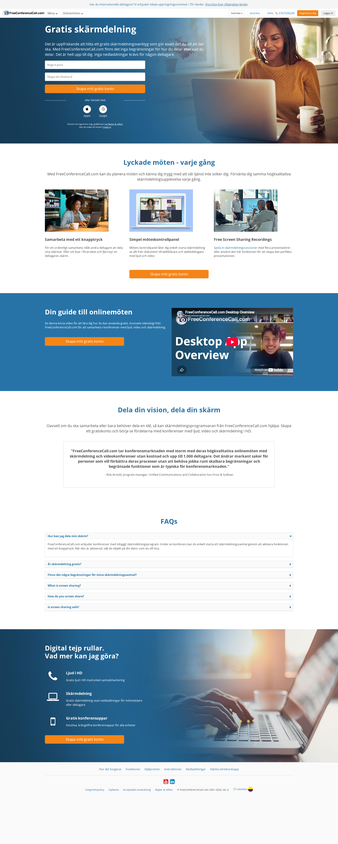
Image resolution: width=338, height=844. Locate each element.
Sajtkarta (113, 789)
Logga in (328, 13)
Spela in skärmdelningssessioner (235, 248)
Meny (51, 13)
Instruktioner (173, 769)
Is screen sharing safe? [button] (63, 607)
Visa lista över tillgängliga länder (226, 4)
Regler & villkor (115, 124)
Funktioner (133, 769)
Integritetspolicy (94, 789)
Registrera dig (307, 13)
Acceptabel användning (137, 789)
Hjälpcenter (152, 769)
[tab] (169, 536)
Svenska (236, 13)
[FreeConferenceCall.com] (24, 13)
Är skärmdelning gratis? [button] (64, 564)
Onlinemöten (72, 13)
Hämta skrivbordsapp (224, 769)
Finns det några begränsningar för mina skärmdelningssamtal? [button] (92, 575)
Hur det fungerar (110, 769)
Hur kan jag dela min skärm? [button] (68, 536)
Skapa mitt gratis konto (95, 88)
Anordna (255, 13)
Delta (270, 13)
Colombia (242, 789)
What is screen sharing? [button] (64, 585)
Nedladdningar (196, 769)
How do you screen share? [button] (66, 596)
